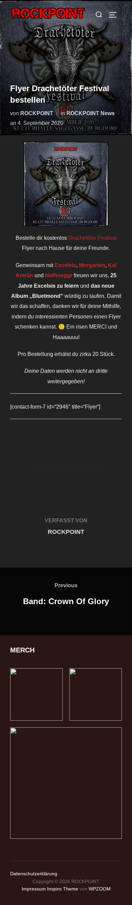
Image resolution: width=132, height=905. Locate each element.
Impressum (34, 888)
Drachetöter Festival (92, 238)
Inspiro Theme (62, 888)
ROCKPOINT (36, 113)
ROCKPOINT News (90, 113)
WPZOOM (100, 888)
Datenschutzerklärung (33, 873)
